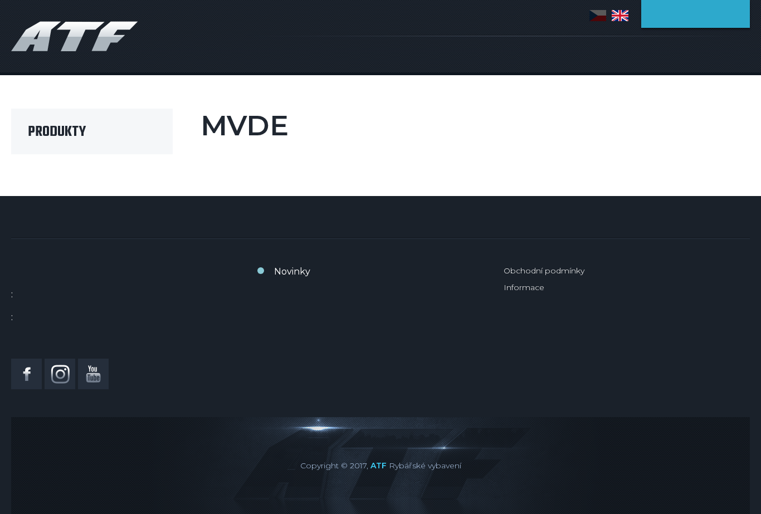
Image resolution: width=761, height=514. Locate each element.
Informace (524, 287)
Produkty (57, 132)
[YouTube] (93, 374)
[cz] (597, 15)
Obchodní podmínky (544, 271)
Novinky (292, 271)
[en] (620, 15)
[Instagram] (60, 374)
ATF (378, 466)
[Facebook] (26, 374)
